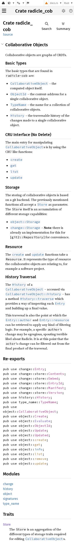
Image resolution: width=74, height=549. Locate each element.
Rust (66, 3)
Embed (53, 378)
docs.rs (54, 3)
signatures (10, 499)
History (43, 397)
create (40, 440)
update (40, 463)
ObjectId (42, 426)
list (38, 454)
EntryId (55, 383)
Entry (39, 369)
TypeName (48, 402)
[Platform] (20, 3)
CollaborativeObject (37, 411)
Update (40, 430)
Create (40, 416)
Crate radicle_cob (33, 11)
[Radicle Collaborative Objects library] (11, 3)
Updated (41, 435)
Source (8, 34)
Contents (56, 374)
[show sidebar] (4, 10)
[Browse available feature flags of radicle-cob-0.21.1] (28, 3)
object (7, 494)
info (38, 449)
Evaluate (42, 421)
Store (7, 524)
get (37, 444)
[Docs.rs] (3, 3)
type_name (11, 504)
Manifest (56, 388)
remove (40, 459)
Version (55, 393)
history (8, 489)
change (8, 484)
